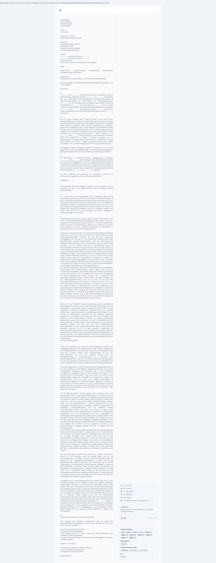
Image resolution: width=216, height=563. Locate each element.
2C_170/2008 (143, 550)
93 (141, 535)
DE (148, 518)
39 (149, 535)
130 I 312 (89, 255)
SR (78, 198)
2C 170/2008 (64, 32)
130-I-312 (123, 544)
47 (124, 538)
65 (129, 532)
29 (141, 532)
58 (124, 535)
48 (148, 532)
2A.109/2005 (78, 387)
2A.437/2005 (90, 385)
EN (155, 518)
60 (133, 535)
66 (135, 532)
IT (153, 518)
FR (151, 518)
